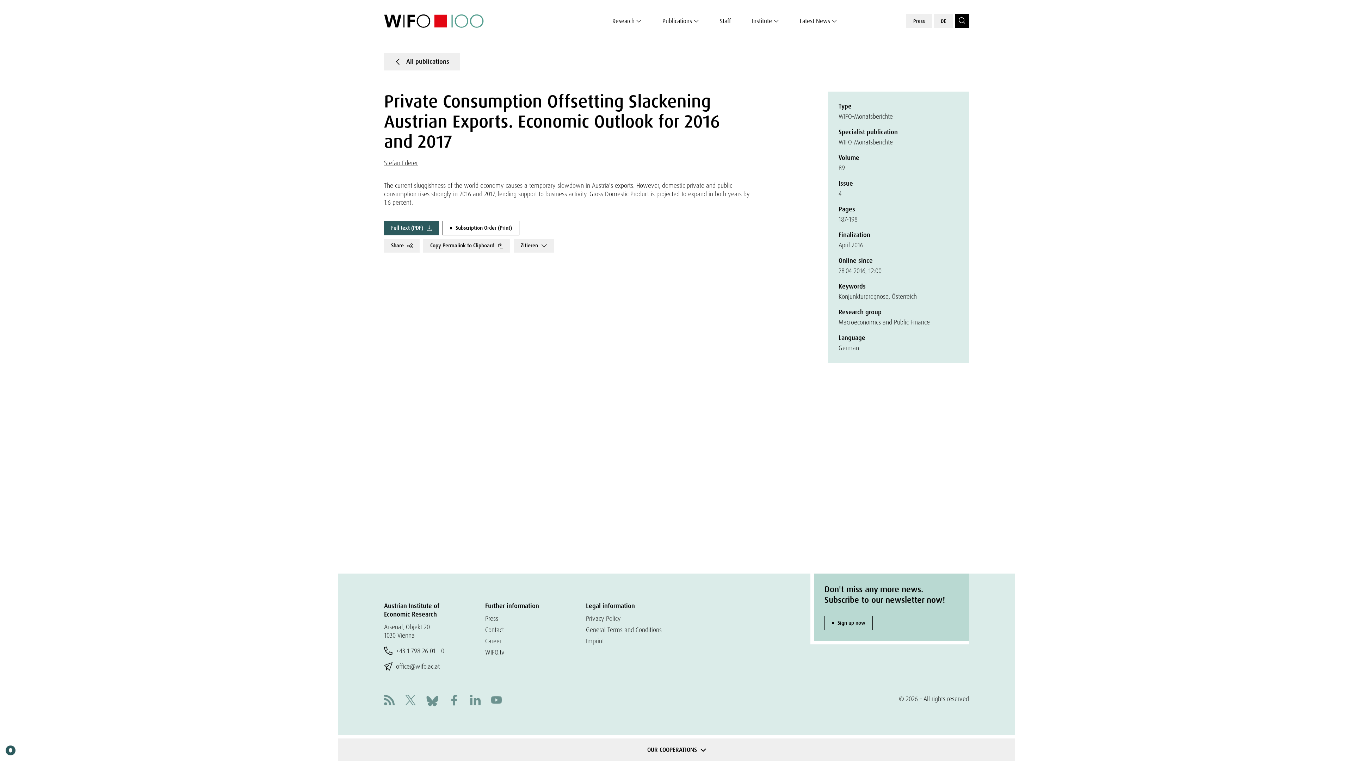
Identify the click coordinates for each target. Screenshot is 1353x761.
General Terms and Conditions (624, 630)
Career (493, 641)
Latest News (815, 21)
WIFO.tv (495, 652)
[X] (410, 701)
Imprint (595, 641)
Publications (677, 21)
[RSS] (389, 701)
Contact (494, 630)
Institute (762, 21)
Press (919, 21)
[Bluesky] (432, 700)
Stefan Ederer (401, 163)
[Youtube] (496, 701)
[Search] (962, 21)
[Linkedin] (475, 701)
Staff (725, 21)
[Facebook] (454, 701)
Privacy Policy (603, 618)
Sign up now (851, 622)
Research (623, 21)
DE (943, 21)
